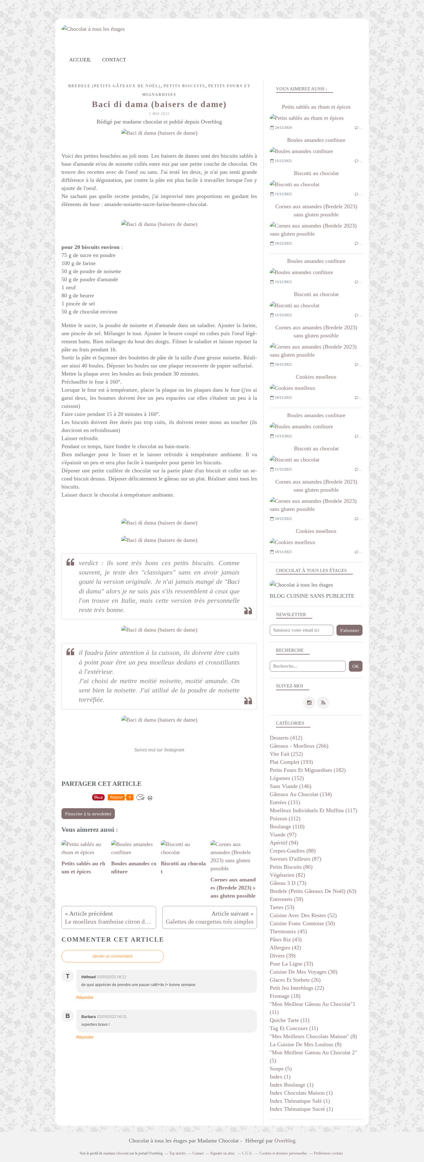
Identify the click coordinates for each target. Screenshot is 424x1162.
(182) (308, 770)
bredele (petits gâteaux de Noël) (114, 86)
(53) (282, 907)
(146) (290, 786)
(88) (293, 851)
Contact (114, 59)
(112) (285, 818)
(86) (291, 867)
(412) (286, 738)
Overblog (284, 1140)
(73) (288, 883)
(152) (287, 778)
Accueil (80, 59)
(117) (313, 810)
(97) (283, 834)
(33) (291, 964)
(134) (301, 794)
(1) (280, 1077)
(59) (286, 899)
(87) (295, 859)
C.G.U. (247, 1153)
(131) (285, 802)
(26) (295, 980)
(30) (303, 972)
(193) (291, 762)
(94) (284, 843)
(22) (297, 988)
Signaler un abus (223, 1153)
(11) (289, 1020)
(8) (313, 1036)
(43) (286, 939)
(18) (285, 996)
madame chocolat (116, 1153)
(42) (285, 947)
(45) (288, 931)
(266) (299, 746)
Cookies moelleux (316, 377)
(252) (286, 754)
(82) (287, 875)
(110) (287, 826)
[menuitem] (80, 60)
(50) (302, 923)
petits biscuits (184, 86)
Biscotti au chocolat (316, 173)
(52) (303, 915)
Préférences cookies (328, 1153)
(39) (282, 956)
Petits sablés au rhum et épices (316, 107)
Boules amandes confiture (316, 140)
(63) (313, 891)
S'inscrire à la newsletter (88, 813)
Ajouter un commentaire (112, 956)
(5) (281, 1068)
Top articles (177, 1153)
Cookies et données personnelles (283, 1153)
